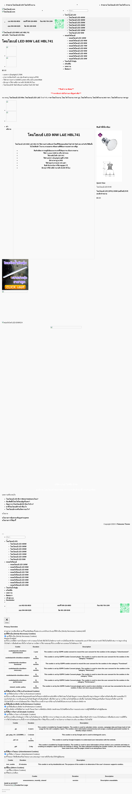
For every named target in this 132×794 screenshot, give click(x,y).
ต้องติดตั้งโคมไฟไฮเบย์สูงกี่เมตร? (18, 501)
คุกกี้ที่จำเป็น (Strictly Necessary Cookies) (22, 636)
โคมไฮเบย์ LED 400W (77, 17)
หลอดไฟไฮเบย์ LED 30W (78, 56)
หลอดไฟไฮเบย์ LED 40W (78, 53)
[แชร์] (7, 789)
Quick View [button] (101, 183)
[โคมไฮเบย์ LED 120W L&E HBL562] (11, 66)
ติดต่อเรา (68, 69)
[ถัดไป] (5, 791)
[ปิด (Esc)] (9, 789)
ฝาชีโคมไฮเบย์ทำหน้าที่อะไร (16, 507)
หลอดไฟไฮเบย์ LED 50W (78, 51)
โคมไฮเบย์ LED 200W (77, 25)
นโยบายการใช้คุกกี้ (9, 520)
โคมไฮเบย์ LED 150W (77, 28)
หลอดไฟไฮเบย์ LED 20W (78, 59)
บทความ (68, 66)
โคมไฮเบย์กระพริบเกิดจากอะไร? (18, 509)
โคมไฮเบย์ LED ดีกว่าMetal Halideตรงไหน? (22, 499)
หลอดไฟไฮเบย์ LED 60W (78, 48)
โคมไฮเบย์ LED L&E (32, 97)
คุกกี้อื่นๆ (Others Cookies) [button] (14, 768)
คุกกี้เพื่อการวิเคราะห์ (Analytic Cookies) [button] (19, 712)
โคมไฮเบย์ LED (70, 15)
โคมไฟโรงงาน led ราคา (101, 97)
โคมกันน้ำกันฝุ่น (70, 61)
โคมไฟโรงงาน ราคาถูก (119, 97)
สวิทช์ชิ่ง (68, 64)
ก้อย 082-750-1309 (46, 21)
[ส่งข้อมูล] (7, 539)
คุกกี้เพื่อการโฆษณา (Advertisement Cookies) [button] (21, 751)
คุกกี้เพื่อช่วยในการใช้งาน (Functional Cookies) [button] (21, 691)
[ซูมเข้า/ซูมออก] (3, 789)
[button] (10, 600)
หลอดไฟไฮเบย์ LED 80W (78, 43)
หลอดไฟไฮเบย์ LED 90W (78, 41)
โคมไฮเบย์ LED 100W (77, 30)
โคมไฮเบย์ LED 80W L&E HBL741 (27, 144)
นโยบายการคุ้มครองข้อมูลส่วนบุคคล (15, 518)
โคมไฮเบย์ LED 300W (77, 20)
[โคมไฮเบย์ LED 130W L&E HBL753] (11, 56)
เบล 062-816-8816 (14, 21)
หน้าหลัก (5, 35)
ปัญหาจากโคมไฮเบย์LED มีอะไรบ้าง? (20, 504)
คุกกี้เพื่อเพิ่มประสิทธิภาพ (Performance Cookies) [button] (22, 704)
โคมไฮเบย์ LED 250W (77, 22)
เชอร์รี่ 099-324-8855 (30, 21)
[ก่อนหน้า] (3, 791)
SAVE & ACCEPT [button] (11, 783)
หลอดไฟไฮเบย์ (70, 35)
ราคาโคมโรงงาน (54, 97)
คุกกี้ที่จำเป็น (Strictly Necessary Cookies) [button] (20, 634)
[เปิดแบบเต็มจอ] (5, 789)
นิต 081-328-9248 (30, 26)
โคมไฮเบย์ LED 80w (17, 35)
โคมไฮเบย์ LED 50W (76, 33)
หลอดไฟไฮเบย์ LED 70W (78, 46)
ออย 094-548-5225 (14, 26)
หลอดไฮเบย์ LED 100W (77, 38)
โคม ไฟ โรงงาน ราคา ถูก (71, 97)
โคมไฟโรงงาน (86, 97)
